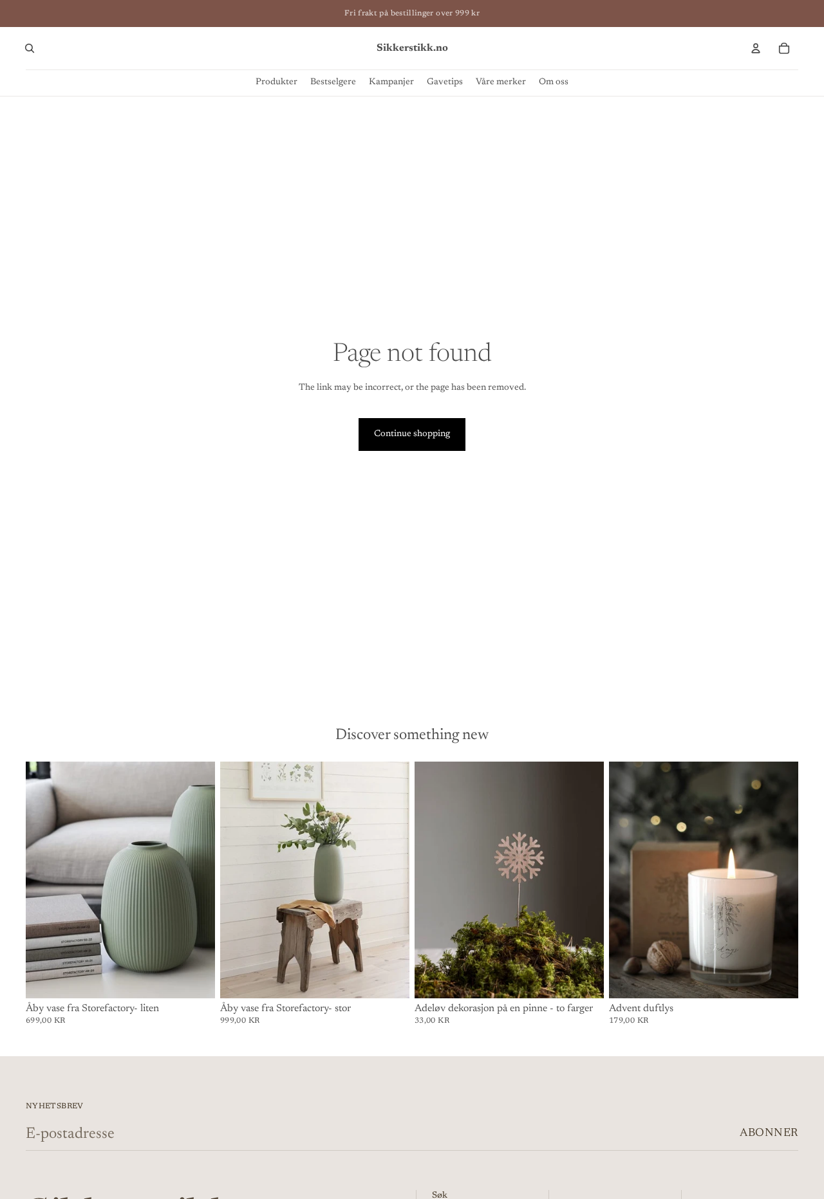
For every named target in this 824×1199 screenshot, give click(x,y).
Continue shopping (412, 434)
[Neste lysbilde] (195, 880)
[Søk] (29, 48)
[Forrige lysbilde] (45, 880)
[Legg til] (195, 978)
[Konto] (756, 48)
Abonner (769, 1133)
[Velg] (583, 978)
